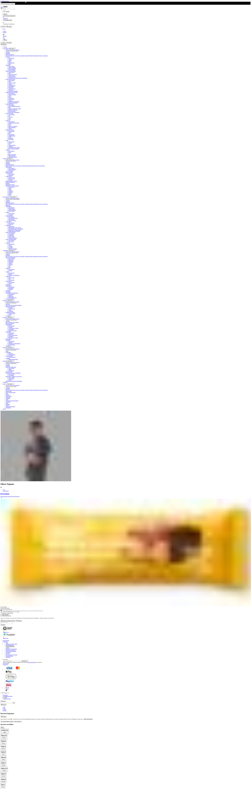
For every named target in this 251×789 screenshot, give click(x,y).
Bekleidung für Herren (10, 312)
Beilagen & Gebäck (10, 129)
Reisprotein (10, 175)
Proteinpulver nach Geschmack (12, 185)
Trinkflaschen (11, 370)
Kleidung (5, 300)
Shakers (10, 369)
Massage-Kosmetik (10, 323)
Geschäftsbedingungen (8, 696)
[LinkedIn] (6, 690)
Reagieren (19, 620)
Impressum (5, 695)
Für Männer (8, 291)
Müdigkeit (8, 404)
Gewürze (10, 100)
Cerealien (8, 56)
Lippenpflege (11, 329)
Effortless (20, 305)
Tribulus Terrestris (12, 220)
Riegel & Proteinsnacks (10, 232)
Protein (4, 158)
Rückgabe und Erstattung (11, 651)
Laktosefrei (27, 55)
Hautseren (10, 327)
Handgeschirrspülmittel (13, 359)
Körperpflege (8, 331)
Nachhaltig (15, 305)
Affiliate (7, 647)
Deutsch (5, 40)
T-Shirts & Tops (11, 308)
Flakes (9, 64)
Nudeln (9, 132)
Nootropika (8, 284)
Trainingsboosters (9, 215)
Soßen (7, 140)
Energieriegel (11, 235)
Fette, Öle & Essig (9, 113)
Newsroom (8, 657)
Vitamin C (10, 263)
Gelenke (7, 271)
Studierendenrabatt (9, 645)
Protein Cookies (11, 237)
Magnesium (10, 260)
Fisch (9, 125)
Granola (10, 60)
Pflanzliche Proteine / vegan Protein (15, 228)
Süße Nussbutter (11, 69)
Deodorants (10, 334)
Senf (9, 144)
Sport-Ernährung (6, 196)
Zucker (9, 95)
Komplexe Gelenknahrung (13, 275)
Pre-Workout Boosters (13, 218)
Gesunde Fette (9, 281)
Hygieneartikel (9, 338)
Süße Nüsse (10, 87)
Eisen (9, 267)
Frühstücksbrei (11, 62)
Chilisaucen (10, 146)
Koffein (10, 245)
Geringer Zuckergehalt (43, 55)
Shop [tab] (4, 708)
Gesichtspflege (9, 324)
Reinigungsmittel (9, 355)
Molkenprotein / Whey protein (14, 227)
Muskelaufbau (9, 396)
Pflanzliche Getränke (12, 157)
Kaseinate (10, 179)
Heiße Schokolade (12, 154)
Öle (9, 115)
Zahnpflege (8, 345)
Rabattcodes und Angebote (11, 649)
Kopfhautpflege (11, 344)
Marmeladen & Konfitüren (13, 101)
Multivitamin (11, 261)
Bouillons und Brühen (13, 102)
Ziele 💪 (5, 384)
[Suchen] (2, 8)
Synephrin (10, 247)
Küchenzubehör (9, 371)
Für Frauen (8, 290)
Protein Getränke (11, 155)
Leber (7, 403)
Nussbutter (8, 65)
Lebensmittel (6, 48)
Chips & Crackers (12, 82)
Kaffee (9, 152)
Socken (9, 310)
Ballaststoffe (10, 296)
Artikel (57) (5, 641)
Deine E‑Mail (6, 661)
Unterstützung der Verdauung (12, 292)
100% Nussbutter (11, 67)
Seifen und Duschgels (12, 335)
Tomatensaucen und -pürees (14, 147)
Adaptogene (8, 276)
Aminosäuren (8, 221)
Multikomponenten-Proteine (14, 231)
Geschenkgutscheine (10, 646)
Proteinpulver (8, 225)
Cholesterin (8, 401)
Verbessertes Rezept (10, 54)
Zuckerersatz (11, 98)
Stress (7, 393)
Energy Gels (11, 241)
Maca (9, 278)
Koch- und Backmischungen (14, 106)
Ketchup (10, 142)
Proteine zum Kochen (12, 109)
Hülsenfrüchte (11, 134)
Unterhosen (10, 311)
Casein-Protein (9, 176)
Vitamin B (10, 262)
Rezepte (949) (6, 663)
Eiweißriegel (11, 234)
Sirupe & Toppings (12, 94)
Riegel (9, 81)
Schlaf (7, 399)
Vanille (9, 189)
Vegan (18, 55)
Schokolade (10, 89)
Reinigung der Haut (12, 330)
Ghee (9, 118)
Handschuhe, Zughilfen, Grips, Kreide (14, 376)
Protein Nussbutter (12, 68)
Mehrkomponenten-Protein (11, 181)
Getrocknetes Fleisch (12, 238)
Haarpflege (8, 340)
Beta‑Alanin (10, 224)
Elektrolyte (8, 205)
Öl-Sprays (10, 117)
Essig (9, 119)
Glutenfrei (22, 55)
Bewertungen (6, 491)
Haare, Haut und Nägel (10, 392)
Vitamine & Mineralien (10, 257)
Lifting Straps (11, 378)
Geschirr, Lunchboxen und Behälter (13, 373)
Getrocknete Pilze (12, 76)
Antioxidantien (9, 285)
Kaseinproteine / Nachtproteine (14, 230)
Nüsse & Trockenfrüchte (11, 71)
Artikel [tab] (4, 709)
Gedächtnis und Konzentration (12, 400)
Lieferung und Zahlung (10, 650)
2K (7, 689)
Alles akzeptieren (18, 721)
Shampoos (10, 342)
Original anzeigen (5, 614)
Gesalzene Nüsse (11, 88)
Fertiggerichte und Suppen (13, 122)
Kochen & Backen (9, 104)
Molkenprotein (9, 167)
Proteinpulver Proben (10, 184)
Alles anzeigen (11, 58)
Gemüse (10, 128)
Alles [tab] (4, 707)
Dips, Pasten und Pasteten (13, 148)
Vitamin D (10, 264)
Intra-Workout (11, 219)
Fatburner (8, 242)
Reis (9, 133)
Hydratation (8, 407)
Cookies (10, 84)
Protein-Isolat (11, 170)
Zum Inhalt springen (5, 1)
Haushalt (5, 347)
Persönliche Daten (7, 698)
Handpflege (10, 336)
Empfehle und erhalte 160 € (11, 644)
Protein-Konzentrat (12, 169)
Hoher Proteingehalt (34, 55)
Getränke (8, 149)
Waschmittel (8, 352)
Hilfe (7, 642)
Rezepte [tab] (4, 710)
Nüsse (9, 73)
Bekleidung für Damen (10, 306)
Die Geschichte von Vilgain (11, 654)
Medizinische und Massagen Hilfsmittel (14, 381)
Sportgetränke (9, 206)
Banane (10, 194)
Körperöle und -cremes (13, 337)
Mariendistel (10, 288)
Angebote (5, 46)
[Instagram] (1, 487)
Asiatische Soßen (11, 145)
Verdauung (8, 398)
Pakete (4, 409)
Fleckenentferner (11, 354)
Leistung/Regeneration (10, 406)
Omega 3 (10, 283)
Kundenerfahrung (9, 656)
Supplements (6, 250)
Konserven (8, 120)
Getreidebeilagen (11, 135)
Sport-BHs (10, 307)
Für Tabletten (11, 375)
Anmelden (3, 624)
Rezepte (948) (6, 640)
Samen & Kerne (11, 75)
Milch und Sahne (11, 111)
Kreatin (7, 212)
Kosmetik (5, 317)
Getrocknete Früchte (12, 74)
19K (8, 687)
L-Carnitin (10, 246)
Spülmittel (8, 358)
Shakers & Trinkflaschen (11, 367)
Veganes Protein (9, 172)
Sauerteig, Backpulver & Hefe (14, 108)
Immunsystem (9, 391)
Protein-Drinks (11, 208)
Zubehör (5, 361)
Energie (7, 405)
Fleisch (9, 124)
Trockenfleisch (11, 86)
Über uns (8, 653)
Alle (4, 489)
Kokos (9, 195)
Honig (9, 97)
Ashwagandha (11, 280)
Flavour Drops (11, 99)
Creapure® (10, 214)
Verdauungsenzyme (12, 297)
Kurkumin (10, 289)
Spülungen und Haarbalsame (14, 343)
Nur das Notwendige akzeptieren (7, 721)
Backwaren (10, 138)
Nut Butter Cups (11, 85)
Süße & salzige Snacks (10, 79)
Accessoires (8, 315)
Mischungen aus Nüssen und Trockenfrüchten (17, 78)
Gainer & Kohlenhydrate (11, 239)
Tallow (17, 322)
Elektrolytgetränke (12, 210)
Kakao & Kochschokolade (13, 112)
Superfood (8, 268)
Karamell (10, 190)
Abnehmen (8, 397)
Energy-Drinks (11, 211)
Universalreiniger (11, 357)
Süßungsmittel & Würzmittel (12, 92)
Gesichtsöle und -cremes (13, 328)
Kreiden (10, 380)
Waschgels (10, 353)
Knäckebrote (11, 139)
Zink (9, 265)
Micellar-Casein (11, 178)
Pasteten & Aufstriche (12, 126)
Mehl (9, 107)
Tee (9, 153)
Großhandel (8, 652)
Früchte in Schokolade (13, 91)
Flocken (10, 59)
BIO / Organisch (9, 55)
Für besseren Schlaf (10, 298)
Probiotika (10, 295)
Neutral (9, 188)
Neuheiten (8, 53)
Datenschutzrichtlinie (31, 662)
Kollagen (8, 183)
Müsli (9, 61)
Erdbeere (10, 192)
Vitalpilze (10, 270)
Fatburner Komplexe (12, 248)
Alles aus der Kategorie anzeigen (12, 49)
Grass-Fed (15, 55)
